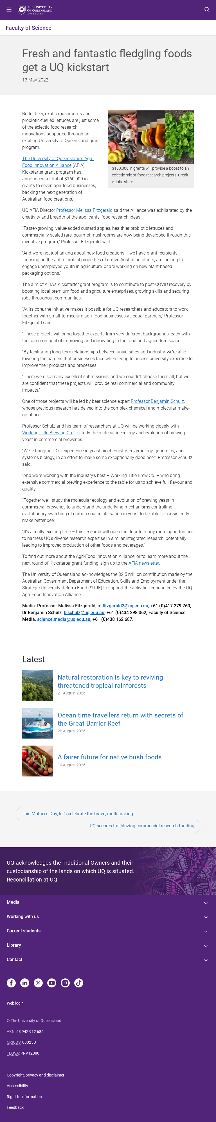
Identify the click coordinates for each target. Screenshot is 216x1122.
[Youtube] (51, 983)
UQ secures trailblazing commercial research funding (142, 825)
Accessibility (17, 1086)
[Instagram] (65, 983)
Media (13, 902)
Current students (23, 931)
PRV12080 (30, 1053)
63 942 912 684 (30, 1031)
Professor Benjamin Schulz (157, 401)
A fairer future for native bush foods (110, 757)
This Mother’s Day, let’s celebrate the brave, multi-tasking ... (80, 813)
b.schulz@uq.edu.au (84, 612)
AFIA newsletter (144, 563)
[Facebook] (11, 983)
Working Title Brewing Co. (47, 432)
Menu (9, 10)
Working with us (23, 916)
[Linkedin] (24, 983)
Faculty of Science (28, 27)
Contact (14, 959)
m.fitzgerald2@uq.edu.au (123, 605)
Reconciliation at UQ (32, 879)
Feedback (15, 1107)
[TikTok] (78, 983)
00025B (29, 1042)
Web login (15, 1003)
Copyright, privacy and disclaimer (35, 1075)
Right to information (24, 1096)
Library (14, 945)
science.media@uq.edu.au (63, 619)
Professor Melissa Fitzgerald (84, 210)
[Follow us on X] (38, 983)
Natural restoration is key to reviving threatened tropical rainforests (110, 681)
